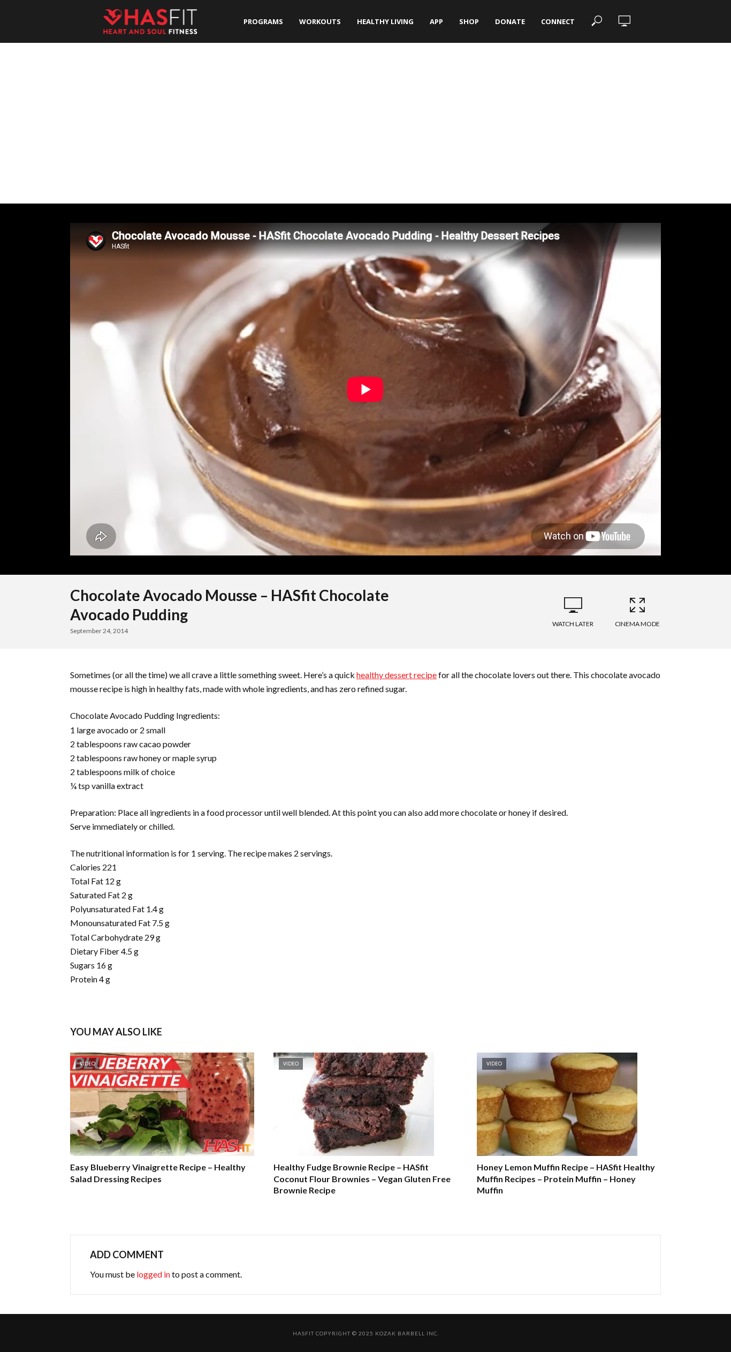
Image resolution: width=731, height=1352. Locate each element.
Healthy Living (385, 21)
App (436, 21)
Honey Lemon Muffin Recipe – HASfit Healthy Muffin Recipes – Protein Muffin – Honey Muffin (566, 1178)
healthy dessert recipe (396, 675)
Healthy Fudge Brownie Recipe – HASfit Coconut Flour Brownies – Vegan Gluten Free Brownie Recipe (362, 1178)
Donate (510, 21)
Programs (263, 21)
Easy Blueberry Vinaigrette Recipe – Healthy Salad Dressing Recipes (158, 1173)
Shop (469, 21)
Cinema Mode (637, 624)
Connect (558, 21)
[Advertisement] (365, 123)
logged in (153, 1274)
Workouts (320, 21)
